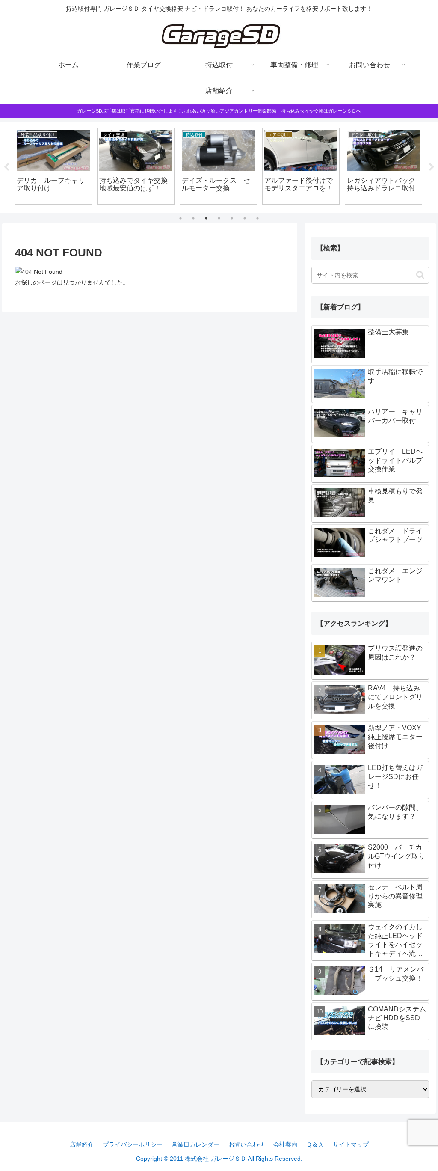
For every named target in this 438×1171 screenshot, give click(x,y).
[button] (420, 275)
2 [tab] (193, 218)
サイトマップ (351, 1144)
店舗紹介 (82, 1144)
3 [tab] (206, 218)
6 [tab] (244, 218)
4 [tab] (219, 218)
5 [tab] (232, 218)
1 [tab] (180, 218)
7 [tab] (257, 218)
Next (431, 167)
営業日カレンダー (195, 1144)
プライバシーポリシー (133, 1144)
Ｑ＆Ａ (315, 1144)
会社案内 (285, 1144)
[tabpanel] (53, 166)
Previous (6, 167)
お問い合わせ (246, 1144)
